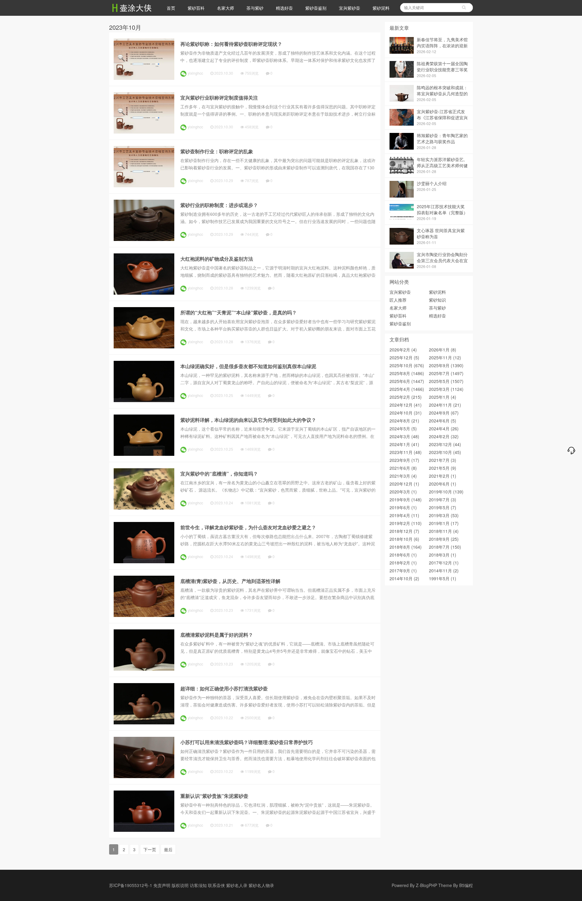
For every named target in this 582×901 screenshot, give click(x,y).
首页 (171, 8)
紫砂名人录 (236, 885)
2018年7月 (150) (445, 547)
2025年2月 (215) (406, 397)
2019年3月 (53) (444, 515)
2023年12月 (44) (445, 444)
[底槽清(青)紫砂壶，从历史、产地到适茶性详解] (144, 615)
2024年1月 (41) (404, 444)
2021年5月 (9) (442, 468)
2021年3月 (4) (403, 476)
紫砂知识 (437, 300)
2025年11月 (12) (445, 357)
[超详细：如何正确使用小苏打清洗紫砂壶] (144, 723)
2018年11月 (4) (444, 531)
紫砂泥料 (381, 8)
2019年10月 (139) (446, 492)
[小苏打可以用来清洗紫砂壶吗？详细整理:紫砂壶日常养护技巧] (144, 776)
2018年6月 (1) (403, 555)
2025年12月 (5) (404, 357)
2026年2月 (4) (403, 350)
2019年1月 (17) (444, 523)
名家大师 (225, 8)
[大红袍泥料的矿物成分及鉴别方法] (144, 293)
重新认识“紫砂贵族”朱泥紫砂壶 (214, 795)
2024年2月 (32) (444, 436)
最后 (168, 849)
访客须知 (198, 885)
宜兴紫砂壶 (349, 8)
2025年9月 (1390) (446, 365)
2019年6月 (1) (403, 507)
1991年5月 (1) (442, 578)
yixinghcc (195, 73)
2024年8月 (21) (404, 421)
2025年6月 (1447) (407, 381)
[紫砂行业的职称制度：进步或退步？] (144, 239)
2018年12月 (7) (404, 531)
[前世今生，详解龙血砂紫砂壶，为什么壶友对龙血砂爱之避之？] (144, 561)
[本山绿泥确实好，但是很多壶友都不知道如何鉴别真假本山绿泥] (144, 400)
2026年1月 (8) (442, 350)
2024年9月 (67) (444, 413)
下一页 (149, 849)
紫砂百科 (196, 8)
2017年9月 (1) (403, 570)
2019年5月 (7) (442, 507)
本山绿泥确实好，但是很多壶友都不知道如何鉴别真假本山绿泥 (248, 366)
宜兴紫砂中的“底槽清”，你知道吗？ (219, 473)
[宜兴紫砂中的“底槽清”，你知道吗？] (144, 508)
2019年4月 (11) (404, 515)
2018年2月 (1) (403, 563)
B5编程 (466, 885)
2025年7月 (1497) (446, 373)
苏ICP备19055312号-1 (130, 885)
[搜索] (464, 7)
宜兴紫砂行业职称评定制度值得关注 (219, 97)
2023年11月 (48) (406, 452)
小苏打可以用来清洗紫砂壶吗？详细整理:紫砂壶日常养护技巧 (246, 742)
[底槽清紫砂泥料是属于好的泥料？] (144, 669)
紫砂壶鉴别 (315, 8)
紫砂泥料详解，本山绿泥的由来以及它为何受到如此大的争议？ (248, 419)
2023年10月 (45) (445, 452)
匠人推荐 (398, 300)
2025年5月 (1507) (446, 381)
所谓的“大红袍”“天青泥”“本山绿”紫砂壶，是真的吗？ (238, 312)
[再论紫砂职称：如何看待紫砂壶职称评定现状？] (144, 78)
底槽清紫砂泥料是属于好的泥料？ (216, 634)
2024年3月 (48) (404, 436)
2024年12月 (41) (406, 405)
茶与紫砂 (254, 8)
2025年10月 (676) (407, 365)
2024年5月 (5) (403, 428)
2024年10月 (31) (406, 413)
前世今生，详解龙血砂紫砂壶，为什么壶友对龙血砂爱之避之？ (248, 527)
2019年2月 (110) (406, 523)
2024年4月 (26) (444, 428)
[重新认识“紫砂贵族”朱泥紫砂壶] (144, 830)
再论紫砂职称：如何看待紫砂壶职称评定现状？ (231, 43)
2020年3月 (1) (403, 492)
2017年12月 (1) (444, 563)
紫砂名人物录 (261, 885)
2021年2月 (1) (442, 476)
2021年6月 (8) (403, 468)
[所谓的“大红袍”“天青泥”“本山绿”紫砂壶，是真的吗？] (144, 347)
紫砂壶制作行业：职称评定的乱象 (216, 151)
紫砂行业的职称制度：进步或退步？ (219, 205)
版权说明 (180, 885)
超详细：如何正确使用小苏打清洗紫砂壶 (224, 688)
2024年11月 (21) (445, 405)
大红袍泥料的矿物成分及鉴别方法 (216, 258)
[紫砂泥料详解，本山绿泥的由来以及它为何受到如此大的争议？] (144, 454)
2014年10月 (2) (404, 578)
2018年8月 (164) (406, 547)
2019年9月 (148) (406, 499)
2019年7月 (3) (442, 499)
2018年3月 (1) (442, 555)
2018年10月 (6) (404, 539)
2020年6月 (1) (442, 484)
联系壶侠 (216, 885)
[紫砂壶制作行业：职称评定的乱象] (144, 185)
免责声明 (161, 885)
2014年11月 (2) (444, 570)
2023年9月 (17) (404, 460)
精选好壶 (284, 8)
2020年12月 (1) (404, 484)
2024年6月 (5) (442, 421)
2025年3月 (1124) (446, 389)
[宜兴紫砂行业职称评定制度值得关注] (144, 132)
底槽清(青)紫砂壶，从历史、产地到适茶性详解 (230, 581)
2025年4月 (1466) (407, 389)
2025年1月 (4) (442, 397)
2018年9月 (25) (444, 539)
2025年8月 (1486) (407, 373)
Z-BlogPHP (426, 885)
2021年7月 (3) (442, 460)
